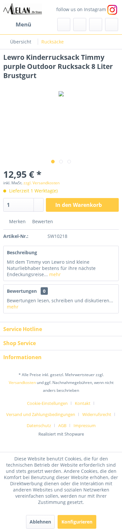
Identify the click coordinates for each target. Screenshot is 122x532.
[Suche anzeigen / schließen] (63, 24)
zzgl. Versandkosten (41, 183)
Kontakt (82, 403)
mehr (54, 274)
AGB (62, 425)
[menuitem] (17, 24)
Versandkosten (22, 382)
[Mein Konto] (95, 24)
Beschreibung (22, 252)
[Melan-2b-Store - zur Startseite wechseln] (22, 9)
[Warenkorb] (111, 24)
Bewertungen (22, 291)
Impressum (85, 425)
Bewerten (42, 221)
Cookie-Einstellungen (47, 403)
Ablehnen (40, 522)
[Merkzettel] (79, 24)
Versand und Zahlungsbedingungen (40, 414)
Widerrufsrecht (96, 414)
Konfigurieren (76, 522)
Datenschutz (39, 425)
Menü (23, 24)
